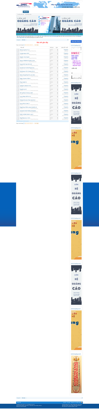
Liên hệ (64, 402)
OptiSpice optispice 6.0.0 (25, 85)
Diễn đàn (26, 11)
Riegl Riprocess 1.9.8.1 (25, 118)
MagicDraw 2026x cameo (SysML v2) (28, 107)
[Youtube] (55, 408)
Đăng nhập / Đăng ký (76, 41)
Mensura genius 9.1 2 (24, 49)
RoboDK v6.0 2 (23, 89)
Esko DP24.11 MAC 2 (25, 103)
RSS (81, 402)
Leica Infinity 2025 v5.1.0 (25, 96)
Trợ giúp (68, 402)
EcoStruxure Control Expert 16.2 (27, 67)
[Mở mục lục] (67, 39)
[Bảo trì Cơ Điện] (53, 408)
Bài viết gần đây (28, 14)
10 (35, 123)
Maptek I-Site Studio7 (24, 57)
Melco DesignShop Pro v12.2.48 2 (27, 74)
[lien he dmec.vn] (27, 32)
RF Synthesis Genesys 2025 (26, 92)
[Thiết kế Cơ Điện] (51, 408)
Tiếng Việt (19, 402)
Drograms (66, 49)
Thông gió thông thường (32, 54)
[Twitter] (49, 408)
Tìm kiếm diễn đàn (20, 14)
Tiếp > (37, 123)
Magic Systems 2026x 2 (25, 78)
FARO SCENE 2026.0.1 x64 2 (26, 114)
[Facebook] (46, 408)
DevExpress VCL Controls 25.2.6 (27, 71)
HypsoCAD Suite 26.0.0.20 (26, 64)
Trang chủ (19, 11)
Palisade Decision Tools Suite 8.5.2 (27, 100)
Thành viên (32, 11)
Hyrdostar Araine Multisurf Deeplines (28, 110)
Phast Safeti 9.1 (23, 82)
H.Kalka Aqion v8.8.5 (24, 53)
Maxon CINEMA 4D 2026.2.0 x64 (27, 60)
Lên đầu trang (78, 402)
